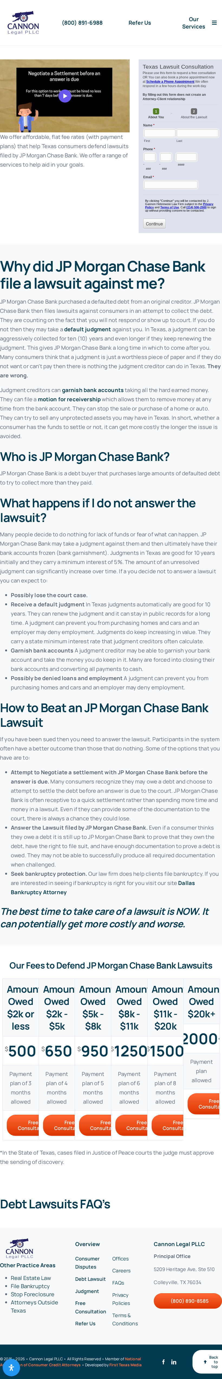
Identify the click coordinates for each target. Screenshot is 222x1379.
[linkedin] (173, 1361)
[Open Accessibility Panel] (11, 1367)
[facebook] (163, 1361)
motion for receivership (69, 399)
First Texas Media (125, 1364)
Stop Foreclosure (33, 1294)
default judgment (87, 329)
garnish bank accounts (93, 390)
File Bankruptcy (30, 1286)
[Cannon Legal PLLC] (24, 13)
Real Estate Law (31, 1278)
